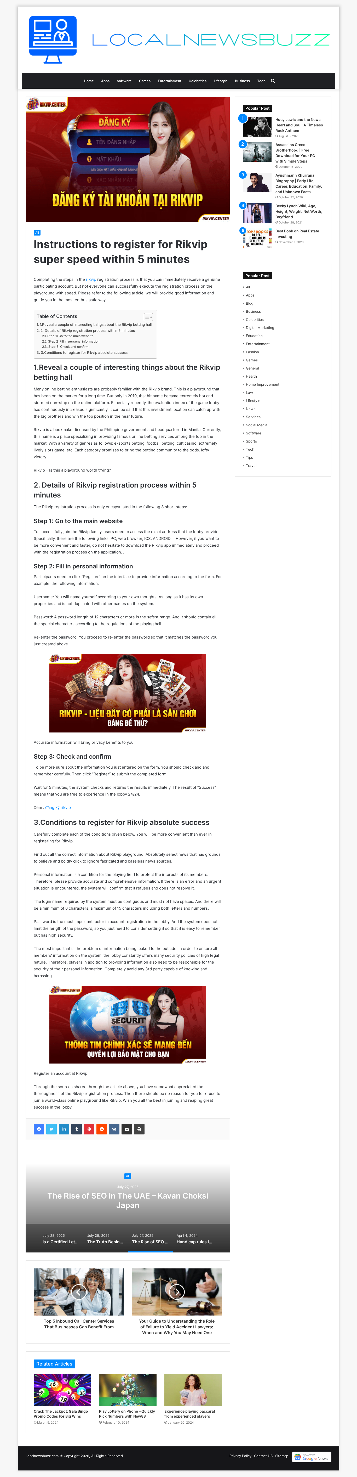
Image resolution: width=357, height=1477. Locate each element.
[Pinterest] (89, 1129)
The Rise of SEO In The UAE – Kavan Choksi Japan (127, 1200)
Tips (249, 457)
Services (253, 417)
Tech (261, 81)
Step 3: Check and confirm (68, 347)
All (37, 232)
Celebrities (197, 81)
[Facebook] (39, 1129)
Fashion (252, 352)
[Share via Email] (127, 1129)
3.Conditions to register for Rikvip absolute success (84, 352)
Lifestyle (221, 81)
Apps (105, 81)
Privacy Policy (240, 1456)
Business (242, 81)
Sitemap (281, 1456)
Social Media (256, 425)
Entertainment (169, 81)
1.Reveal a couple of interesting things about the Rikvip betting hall (96, 324)
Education (254, 336)
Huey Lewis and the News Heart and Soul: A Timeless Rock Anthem (299, 125)
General (252, 368)
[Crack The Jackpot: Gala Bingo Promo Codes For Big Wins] (62, 1390)
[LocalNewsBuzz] (178, 39)
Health (251, 376)
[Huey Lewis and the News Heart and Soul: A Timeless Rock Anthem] (257, 127)
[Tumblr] (76, 1129)
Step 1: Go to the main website (70, 336)
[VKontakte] (114, 1129)
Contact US (263, 1456)
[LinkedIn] (64, 1129)
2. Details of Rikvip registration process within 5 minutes (88, 330)
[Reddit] (101, 1129)
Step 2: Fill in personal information (73, 341)
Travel (251, 465)
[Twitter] (51, 1129)
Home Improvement (262, 384)
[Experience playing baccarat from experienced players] (193, 1390)
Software (124, 81)
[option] (128, 1200)
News (250, 409)
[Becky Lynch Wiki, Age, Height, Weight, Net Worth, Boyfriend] (257, 213)
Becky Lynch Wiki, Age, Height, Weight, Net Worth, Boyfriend (298, 211)
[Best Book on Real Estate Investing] (257, 238)
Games (145, 81)
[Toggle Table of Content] (146, 317)
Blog (249, 303)
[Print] (139, 1129)
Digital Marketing (260, 328)
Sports (251, 441)
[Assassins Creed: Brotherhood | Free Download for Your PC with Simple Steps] (257, 152)
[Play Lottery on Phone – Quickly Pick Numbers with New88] (128, 1390)
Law (249, 392)
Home (89, 81)
